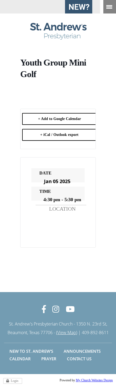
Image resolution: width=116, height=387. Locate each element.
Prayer (48, 358)
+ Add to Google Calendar (59, 119)
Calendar (20, 358)
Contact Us (79, 358)
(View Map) (66, 332)
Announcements (82, 351)
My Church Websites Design (94, 380)
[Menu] (109, 6)
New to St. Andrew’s (31, 351)
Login (14, 381)
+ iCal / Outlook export (59, 135)
